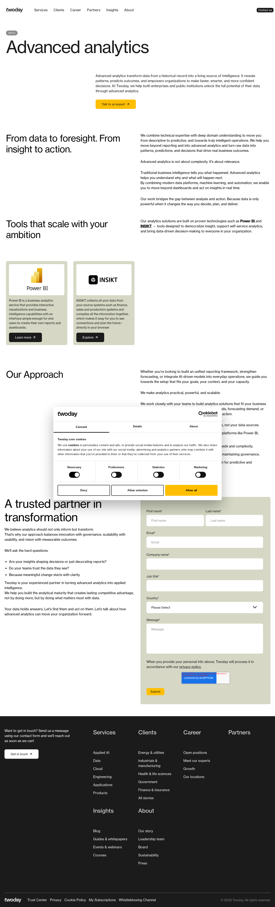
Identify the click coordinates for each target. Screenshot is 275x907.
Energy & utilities (151, 752)
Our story (145, 831)
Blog (96, 831)
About (129, 10)
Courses (99, 855)
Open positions (195, 752)
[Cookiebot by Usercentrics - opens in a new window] (201, 414)
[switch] (116, 475)
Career (75, 10)
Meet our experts (196, 761)
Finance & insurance (153, 790)
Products (100, 793)
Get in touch (19, 754)
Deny (83, 490)
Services (41, 10)
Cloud (98, 769)
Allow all (191, 490)
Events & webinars (107, 847)
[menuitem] (41, 10)
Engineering (102, 777)
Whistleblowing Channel (137, 900)
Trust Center (37, 900)
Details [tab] (137, 426)
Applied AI (101, 752)
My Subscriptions (102, 900)
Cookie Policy (75, 900)
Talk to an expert (113, 104)
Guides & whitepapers (110, 839)
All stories (146, 798)
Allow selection (137, 490)
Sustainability (148, 855)
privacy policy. (190, 667)
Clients (59, 10)
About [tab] (194, 426)
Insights (112, 10)
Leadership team (151, 839)
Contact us (265, 10)
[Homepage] (14, 10)
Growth (189, 769)
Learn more (23, 337)
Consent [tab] (81, 426)
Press (142, 863)
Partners (93, 10)
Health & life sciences (154, 774)
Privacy (55, 900)
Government (147, 782)
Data (96, 761)
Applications (102, 785)
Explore (88, 337)
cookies (73, 445)
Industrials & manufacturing (149, 763)
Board (143, 847)
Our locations (193, 777)
